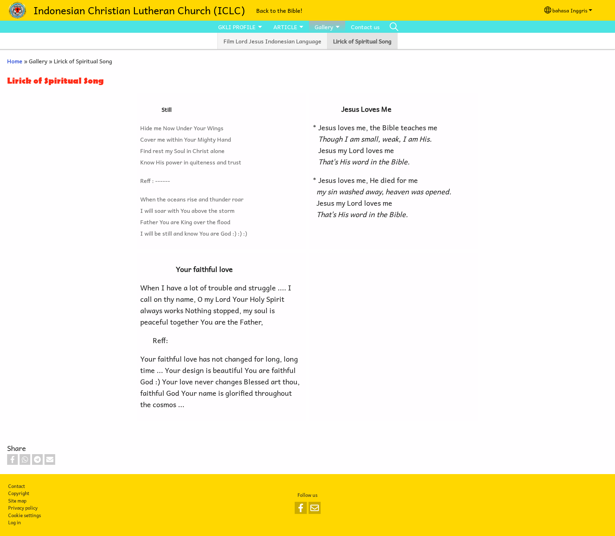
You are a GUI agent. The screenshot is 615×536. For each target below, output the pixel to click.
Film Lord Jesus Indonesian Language (272, 41)
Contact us (365, 26)
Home (14, 60)
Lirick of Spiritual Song (362, 41)
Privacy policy (23, 507)
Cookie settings (24, 515)
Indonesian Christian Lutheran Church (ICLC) (139, 10)
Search (394, 27)
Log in (14, 522)
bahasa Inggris (570, 10)
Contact (16, 486)
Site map (17, 500)
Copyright (18, 493)
